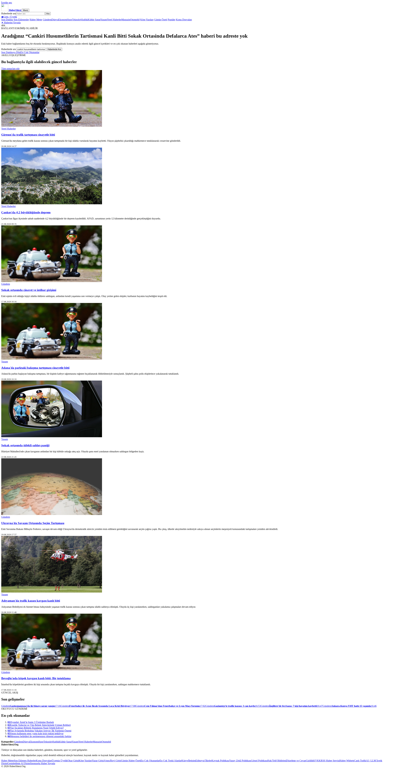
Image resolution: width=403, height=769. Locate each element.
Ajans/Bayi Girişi (112, 760)
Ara (47, 13)
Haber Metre (36, 19)
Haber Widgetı (347, 760)
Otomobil (135, 19)
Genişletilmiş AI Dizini (18, 763)
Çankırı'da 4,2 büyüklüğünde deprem (26, 212)
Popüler (171, 19)
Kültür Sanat (94, 19)
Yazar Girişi (98, 760)
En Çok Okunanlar (29, 52)
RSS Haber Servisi (330, 760)
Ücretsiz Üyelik (59, 760)
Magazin (126, 19)
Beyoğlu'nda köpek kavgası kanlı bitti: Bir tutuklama (36, 678)
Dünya (54, 19)
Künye (185, 760)
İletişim (192, 760)
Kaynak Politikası (220, 760)
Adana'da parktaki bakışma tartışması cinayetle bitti (35, 367)
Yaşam (103, 19)
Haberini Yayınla (11, 22)
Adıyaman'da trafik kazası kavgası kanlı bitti (30, 600)
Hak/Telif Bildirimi (276, 760)
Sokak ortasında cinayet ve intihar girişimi (28, 290)
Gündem (47, 19)
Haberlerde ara (8, 13)
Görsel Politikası (259, 760)
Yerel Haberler (114, 19)
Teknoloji (77, 19)
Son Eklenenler (21, 19)
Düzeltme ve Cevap (296, 760)
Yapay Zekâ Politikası (240, 760)
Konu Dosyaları (184, 19)
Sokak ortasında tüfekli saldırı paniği (25, 445)
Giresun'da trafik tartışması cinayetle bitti (28, 134)
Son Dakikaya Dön (10, 52)
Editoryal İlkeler (204, 760)
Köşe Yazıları (146, 19)
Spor (69, 19)
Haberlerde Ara (54, 49)
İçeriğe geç (6, 2)
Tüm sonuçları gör (10, 68)
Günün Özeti (160, 19)
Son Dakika (7, 19)
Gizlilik (309, 760)
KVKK (317, 760)
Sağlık (85, 19)
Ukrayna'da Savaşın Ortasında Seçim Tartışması (32, 523)
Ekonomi (62, 19)
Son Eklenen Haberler (25, 760)
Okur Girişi (73, 760)
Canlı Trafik (360, 760)
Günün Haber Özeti (131, 760)
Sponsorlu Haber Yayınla (42, 763)
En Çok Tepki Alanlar (171, 760)
